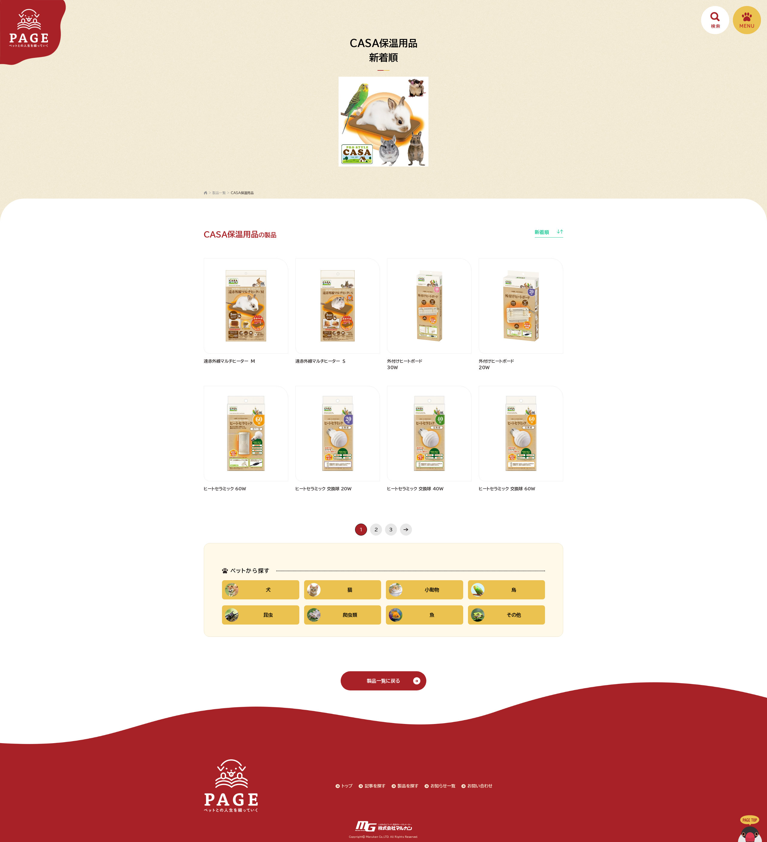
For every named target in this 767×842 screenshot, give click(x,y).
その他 (514, 615)
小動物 (432, 589)
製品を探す (408, 786)
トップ (347, 786)
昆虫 (268, 615)
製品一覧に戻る (383, 680)
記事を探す (375, 786)
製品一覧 (219, 192)
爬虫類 (350, 615)
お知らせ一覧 (443, 786)
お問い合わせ (480, 786)
